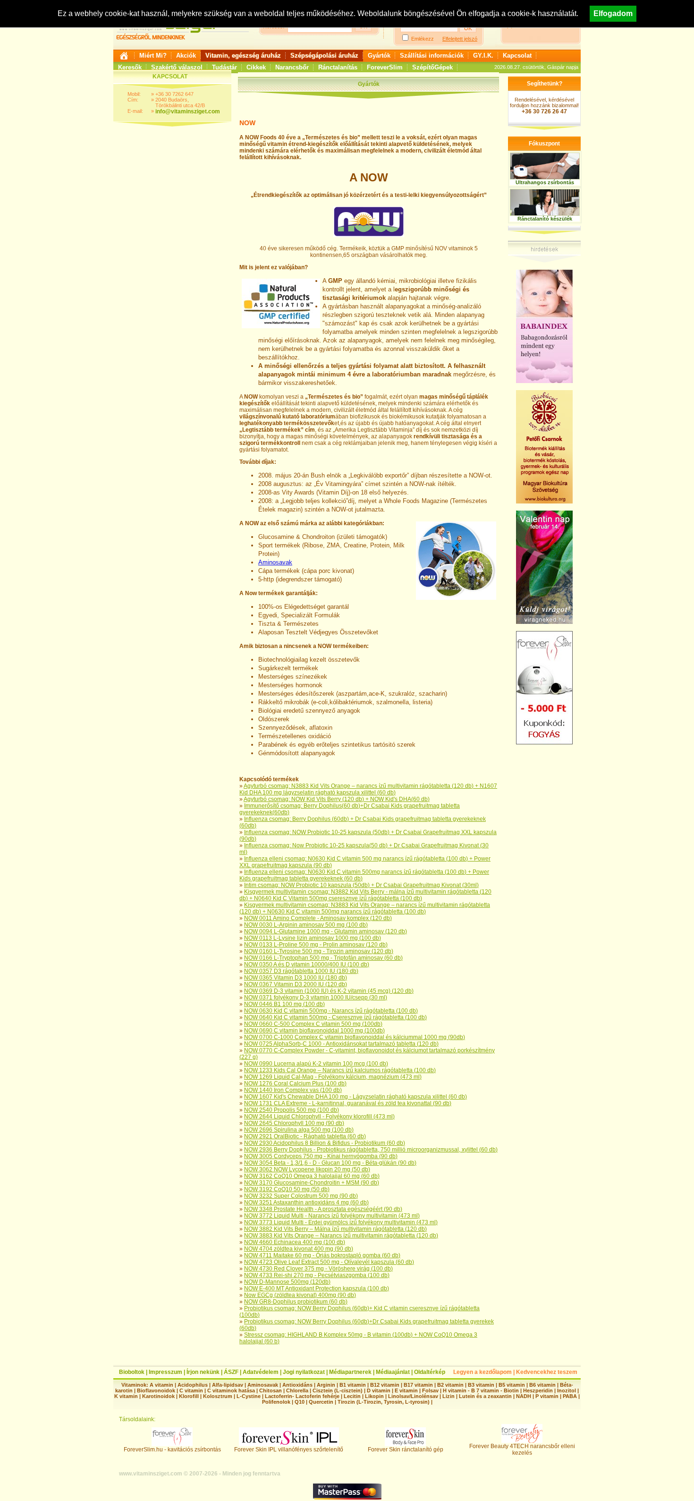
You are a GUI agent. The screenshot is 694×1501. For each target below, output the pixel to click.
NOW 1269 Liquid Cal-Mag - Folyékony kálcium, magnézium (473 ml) (333, 1077)
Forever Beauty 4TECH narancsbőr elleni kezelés (522, 1449)
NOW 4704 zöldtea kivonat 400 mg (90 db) (298, 1248)
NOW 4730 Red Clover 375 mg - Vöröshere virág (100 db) (318, 1268)
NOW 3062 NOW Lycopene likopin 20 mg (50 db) (307, 1169)
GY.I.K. (483, 55)
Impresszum (165, 1372)
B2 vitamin (450, 1385)
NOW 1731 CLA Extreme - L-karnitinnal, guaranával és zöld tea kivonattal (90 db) (347, 1103)
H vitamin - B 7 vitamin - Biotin (481, 1390)
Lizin (448, 1396)
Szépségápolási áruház (324, 55)
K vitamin (126, 1396)
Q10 (300, 1402)
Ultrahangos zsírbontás (545, 182)
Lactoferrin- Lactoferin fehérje (302, 1396)
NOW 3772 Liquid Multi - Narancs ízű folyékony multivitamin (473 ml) (332, 1215)
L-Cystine (249, 1396)
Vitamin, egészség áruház (243, 55)
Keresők (130, 67)
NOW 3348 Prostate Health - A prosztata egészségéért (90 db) (323, 1209)
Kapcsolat (517, 55)
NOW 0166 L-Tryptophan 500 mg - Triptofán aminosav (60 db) (323, 958)
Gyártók (379, 55)
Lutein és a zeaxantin (485, 1396)
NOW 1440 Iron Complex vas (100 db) (293, 1090)
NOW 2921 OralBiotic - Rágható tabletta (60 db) (305, 1136)
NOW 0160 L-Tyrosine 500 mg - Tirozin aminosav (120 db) (318, 951)
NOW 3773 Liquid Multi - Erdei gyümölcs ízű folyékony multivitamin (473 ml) (341, 1222)
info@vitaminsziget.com (187, 111)
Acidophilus (193, 1385)
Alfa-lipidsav (227, 1385)
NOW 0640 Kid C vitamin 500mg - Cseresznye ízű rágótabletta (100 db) (335, 1017)
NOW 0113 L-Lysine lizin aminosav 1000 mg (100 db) (312, 938)
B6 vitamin (542, 1385)
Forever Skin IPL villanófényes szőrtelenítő (288, 1449)
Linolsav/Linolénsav (413, 1396)
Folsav (430, 1390)
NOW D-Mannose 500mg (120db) (287, 1282)
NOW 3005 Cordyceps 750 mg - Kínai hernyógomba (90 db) (321, 1156)
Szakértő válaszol (177, 67)
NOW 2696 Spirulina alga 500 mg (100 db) (299, 1129)
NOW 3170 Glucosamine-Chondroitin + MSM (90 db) (311, 1182)
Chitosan (270, 1390)
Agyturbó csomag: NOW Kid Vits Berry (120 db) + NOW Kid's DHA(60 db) (337, 799)
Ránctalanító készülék (544, 219)
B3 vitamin (481, 1385)
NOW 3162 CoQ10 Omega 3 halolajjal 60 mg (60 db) (312, 1176)
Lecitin (352, 1396)
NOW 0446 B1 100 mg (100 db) (284, 1004)
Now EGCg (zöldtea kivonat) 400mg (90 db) (300, 1295)
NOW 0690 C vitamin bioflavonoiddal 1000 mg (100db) (314, 1030)
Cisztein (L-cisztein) (338, 1390)
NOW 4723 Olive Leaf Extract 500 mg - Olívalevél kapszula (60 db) (329, 1262)
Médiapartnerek (350, 1372)
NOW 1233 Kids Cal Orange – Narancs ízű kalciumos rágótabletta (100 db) (340, 1070)
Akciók (186, 55)
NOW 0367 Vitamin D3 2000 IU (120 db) (295, 984)
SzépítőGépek (432, 67)
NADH (523, 1396)
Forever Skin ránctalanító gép (405, 1449)
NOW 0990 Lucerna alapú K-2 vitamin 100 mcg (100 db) (316, 1063)
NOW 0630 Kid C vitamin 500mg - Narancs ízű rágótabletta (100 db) (331, 1010)
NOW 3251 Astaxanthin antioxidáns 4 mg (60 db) (306, 1202)
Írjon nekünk (203, 1372)
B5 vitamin (512, 1385)
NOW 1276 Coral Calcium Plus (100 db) (295, 1083)
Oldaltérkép (429, 1372)
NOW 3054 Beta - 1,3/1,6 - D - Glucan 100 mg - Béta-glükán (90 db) (330, 1163)
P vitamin (547, 1396)
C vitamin (191, 1390)
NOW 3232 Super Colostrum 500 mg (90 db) (301, 1196)
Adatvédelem (261, 1372)
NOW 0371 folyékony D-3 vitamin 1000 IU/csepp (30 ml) (315, 997)
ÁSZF (231, 1372)
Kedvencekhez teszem (546, 1372)
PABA (570, 1396)
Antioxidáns (297, 1385)
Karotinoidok (158, 1396)
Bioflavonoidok (156, 1390)
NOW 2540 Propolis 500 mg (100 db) (291, 1110)
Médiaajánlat (393, 1372)
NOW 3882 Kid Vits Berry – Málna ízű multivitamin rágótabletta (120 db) (335, 1229)
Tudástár (224, 67)
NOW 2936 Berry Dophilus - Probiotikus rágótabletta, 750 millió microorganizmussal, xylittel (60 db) (371, 1149)
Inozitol (566, 1390)
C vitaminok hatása (231, 1390)
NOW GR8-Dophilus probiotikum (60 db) (295, 1301)
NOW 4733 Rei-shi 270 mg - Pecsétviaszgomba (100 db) (316, 1275)
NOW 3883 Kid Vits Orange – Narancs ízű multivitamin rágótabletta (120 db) (341, 1235)
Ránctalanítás (337, 67)
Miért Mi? (153, 55)
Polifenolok (276, 1402)
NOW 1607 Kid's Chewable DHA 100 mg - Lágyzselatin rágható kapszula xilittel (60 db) (355, 1096)
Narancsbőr (292, 67)
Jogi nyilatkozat (304, 1372)
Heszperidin (538, 1390)
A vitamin (161, 1385)
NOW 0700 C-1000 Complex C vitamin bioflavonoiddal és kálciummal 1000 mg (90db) (354, 1037)
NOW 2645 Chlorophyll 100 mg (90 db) (294, 1123)
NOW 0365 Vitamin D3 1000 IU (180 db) (295, 977)
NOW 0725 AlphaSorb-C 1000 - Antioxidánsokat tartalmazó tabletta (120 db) (341, 1043)
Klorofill (189, 1396)
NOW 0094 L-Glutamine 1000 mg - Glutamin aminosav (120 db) (325, 931)
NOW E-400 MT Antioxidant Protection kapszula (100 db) (316, 1288)
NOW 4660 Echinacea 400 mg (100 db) (294, 1242)
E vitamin (406, 1390)
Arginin (326, 1385)
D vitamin (378, 1390)
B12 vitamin (384, 1385)
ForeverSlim (385, 67)
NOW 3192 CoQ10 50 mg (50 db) (287, 1189)
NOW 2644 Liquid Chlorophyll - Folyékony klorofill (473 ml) (319, 1116)
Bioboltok (131, 1372)
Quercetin (321, 1402)
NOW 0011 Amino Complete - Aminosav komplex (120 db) (318, 918)
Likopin (374, 1396)
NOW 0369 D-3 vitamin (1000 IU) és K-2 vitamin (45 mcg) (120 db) (329, 991)
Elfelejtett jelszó (459, 39)
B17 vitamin (418, 1385)
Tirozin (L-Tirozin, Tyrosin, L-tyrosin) (384, 1402)
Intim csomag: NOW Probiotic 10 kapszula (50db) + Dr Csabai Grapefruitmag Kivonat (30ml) (361, 885)
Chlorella (297, 1390)
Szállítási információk (432, 55)
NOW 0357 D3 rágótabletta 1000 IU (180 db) (301, 971)
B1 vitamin (352, 1385)
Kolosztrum (217, 1396)
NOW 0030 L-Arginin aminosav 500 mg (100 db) (306, 924)
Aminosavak (275, 562)
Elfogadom (613, 13)
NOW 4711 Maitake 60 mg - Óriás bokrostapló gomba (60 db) (322, 1255)
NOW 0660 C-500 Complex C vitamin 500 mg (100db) (313, 1024)
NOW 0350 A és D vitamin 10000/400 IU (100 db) (306, 964)
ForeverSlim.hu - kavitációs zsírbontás (172, 1449)
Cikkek (256, 67)
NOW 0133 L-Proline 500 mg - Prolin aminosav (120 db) (316, 944)
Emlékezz (422, 39)
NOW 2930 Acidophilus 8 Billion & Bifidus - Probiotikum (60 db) (324, 1143)
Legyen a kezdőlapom (482, 1372)
